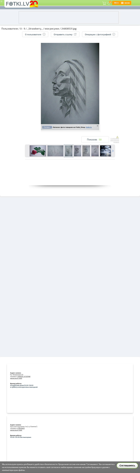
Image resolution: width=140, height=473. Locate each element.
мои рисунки (52, 28)
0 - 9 (22, 28)
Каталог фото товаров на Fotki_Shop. (69, 127)
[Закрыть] (97, 126)
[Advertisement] (70, 179)
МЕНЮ (127, 3)
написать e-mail (16, 378)
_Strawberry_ (34, 28)
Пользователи (9, 28)
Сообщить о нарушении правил (114, 140)
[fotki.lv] (17, 5)
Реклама (47, 127)
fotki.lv (89, 127)
